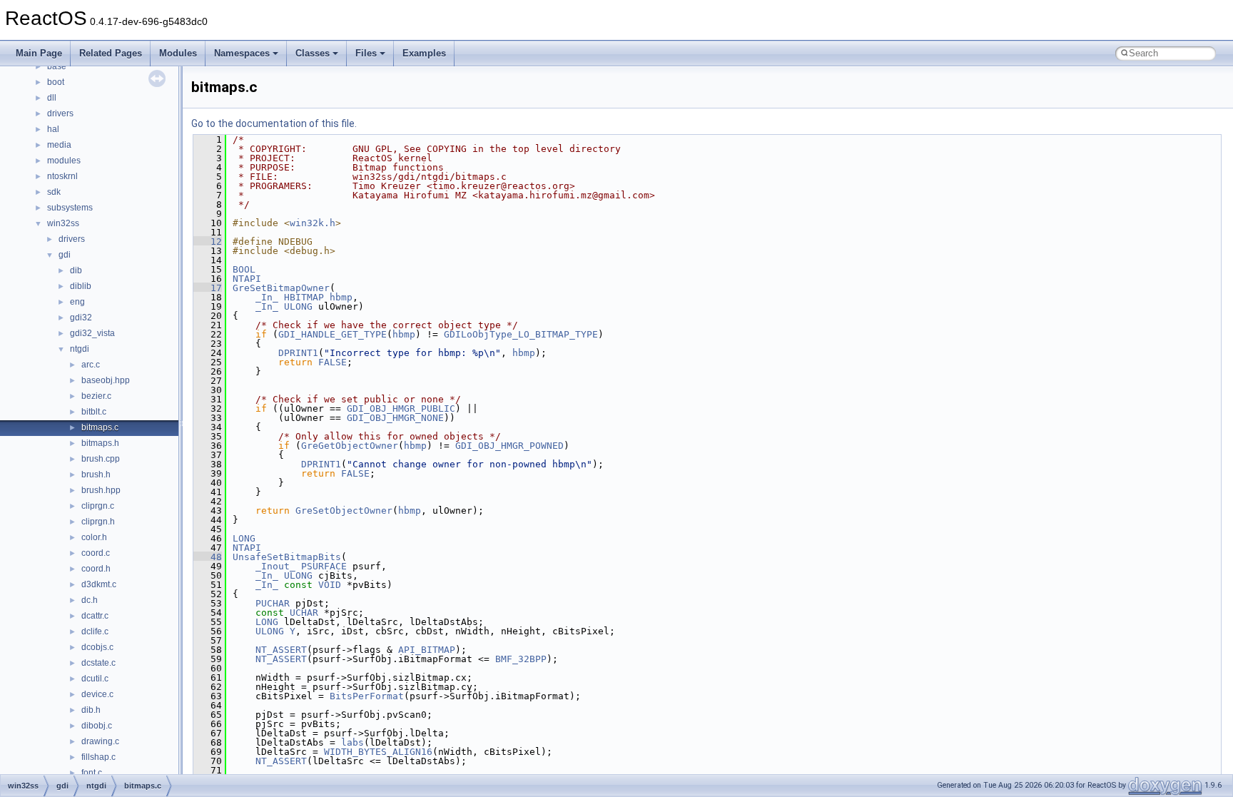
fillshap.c (98, 757)
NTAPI (247, 278)
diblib (80, 286)
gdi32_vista (92, 333)
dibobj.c (96, 726)
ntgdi (79, 349)
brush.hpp (101, 490)
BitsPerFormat (367, 696)
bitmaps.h (100, 443)
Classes (312, 53)
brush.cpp (100, 459)
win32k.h (312, 223)
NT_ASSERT (281, 649)
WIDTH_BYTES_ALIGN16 (378, 751)
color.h (94, 537)
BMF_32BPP (521, 659)
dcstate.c (98, 663)
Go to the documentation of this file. (274, 123)
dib (76, 270)
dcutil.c (94, 679)
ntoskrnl (62, 176)
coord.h (96, 569)
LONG (244, 538)
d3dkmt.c (98, 584)
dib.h (91, 710)
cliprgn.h (98, 522)
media (59, 145)
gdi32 (81, 318)
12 (207, 241)
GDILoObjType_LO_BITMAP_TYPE (521, 334)
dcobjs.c (97, 647)
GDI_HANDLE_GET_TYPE (332, 334)
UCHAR (304, 612)
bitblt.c (93, 412)
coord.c (95, 553)
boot (55, 82)
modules (64, 161)
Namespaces (242, 53)
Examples (424, 53)
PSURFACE (324, 566)
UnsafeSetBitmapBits (287, 557)
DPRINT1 (298, 352)
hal (53, 129)
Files (366, 53)
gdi (65, 255)
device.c (97, 694)
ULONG (298, 306)
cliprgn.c (97, 506)
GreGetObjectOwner (349, 445)
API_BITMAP (426, 649)
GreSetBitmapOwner (281, 288)
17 (207, 288)
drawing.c (100, 741)
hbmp (341, 297)
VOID (329, 584)
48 (207, 557)
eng (77, 302)
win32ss (63, 223)
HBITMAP (304, 297)
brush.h (96, 474)
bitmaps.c (99, 427)
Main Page (39, 53)
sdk (54, 192)
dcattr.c (94, 616)
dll (51, 98)
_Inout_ (275, 566)
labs (352, 742)
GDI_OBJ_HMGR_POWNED (509, 445)
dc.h (89, 600)
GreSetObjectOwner (343, 510)
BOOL (244, 269)
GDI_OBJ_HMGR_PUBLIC (401, 408)
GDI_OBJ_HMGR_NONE (395, 417)
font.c (91, 773)
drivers (60, 113)
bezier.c (96, 396)
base (56, 66)
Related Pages (110, 53)
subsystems (70, 208)
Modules (178, 53)
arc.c (90, 365)
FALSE (332, 362)
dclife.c (94, 631)
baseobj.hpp (105, 380)
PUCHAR (272, 603)
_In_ (266, 297)
